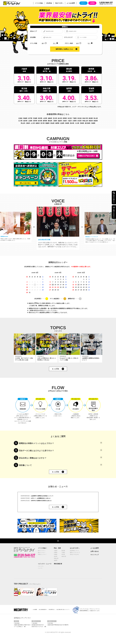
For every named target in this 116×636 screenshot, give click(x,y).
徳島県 (38, 123)
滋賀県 (60, 120)
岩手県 (30, 118)
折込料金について (74, 550)
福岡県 (57, 123)
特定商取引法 (51, 609)
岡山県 (23, 123)
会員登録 (92, 3)
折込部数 (33, 37)
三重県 (55, 120)
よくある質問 (95, 548)
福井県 (25, 120)
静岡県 (45, 120)
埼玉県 (70, 118)
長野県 (35, 120)
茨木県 (55, 118)
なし (54, 43)
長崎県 (67, 123)
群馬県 (65, 118)
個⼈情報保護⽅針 (43, 609)
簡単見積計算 (58, 563)
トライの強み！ (42, 548)
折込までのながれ (74, 554)
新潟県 (91, 118)
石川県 (20, 120)
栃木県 (60, 118)
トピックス (40, 566)
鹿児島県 (87, 123)
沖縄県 (93, 123)
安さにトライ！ (42, 550)
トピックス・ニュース (44, 563)
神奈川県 (85, 118)
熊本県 (72, 123)
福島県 (50, 118)
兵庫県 (75, 120)
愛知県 (50, 120)
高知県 (52, 123)
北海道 (20, 118)
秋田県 (40, 118)
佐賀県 (62, 123)
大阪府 (70, 120)
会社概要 (35, 609)
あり (43, 43)
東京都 (79, 118)
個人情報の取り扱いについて (63, 609)
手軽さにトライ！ (42, 554)
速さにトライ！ (42, 552)
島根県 (96, 120)
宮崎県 (82, 123)
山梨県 (30, 120)
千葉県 (75, 118)
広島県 (28, 123)
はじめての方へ (74, 548)
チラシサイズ (68, 37)
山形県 (45, 118)
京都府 (65, 120)
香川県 (43, 123)
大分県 (77, 123)
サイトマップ (95, 554)
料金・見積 (57, 548)
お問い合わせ (95, 551)
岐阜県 (40, 120)
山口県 (33, 123)
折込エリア (33, 31)
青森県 (25, 118)
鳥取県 (91, 120)
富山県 (96, 118)
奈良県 (79, 120)
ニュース (40, 568)
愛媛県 (47, 123)
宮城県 (35, 118)
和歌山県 (85, 120)
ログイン (83, 3)
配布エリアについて (75, 552)
